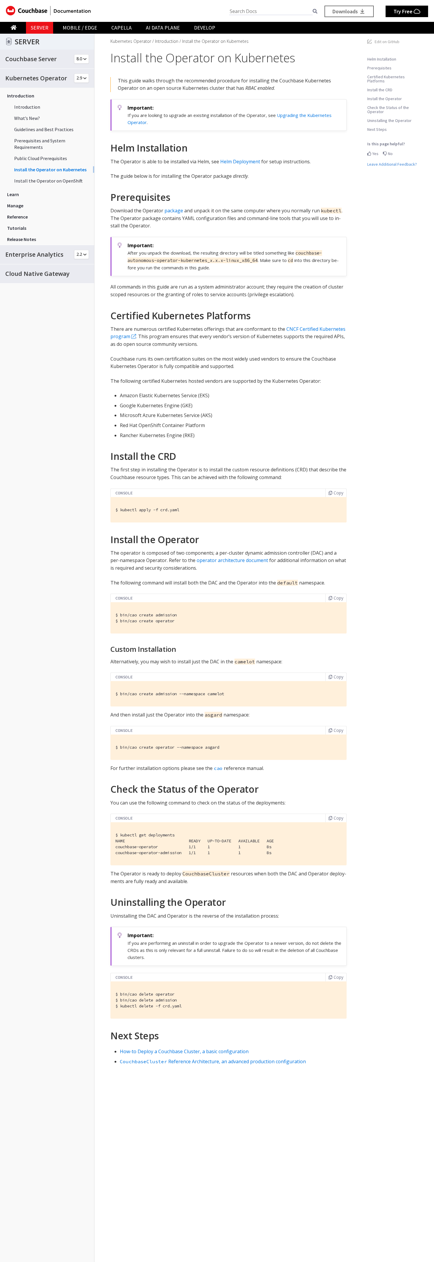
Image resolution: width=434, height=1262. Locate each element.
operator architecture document (232, 560)
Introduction (27, 107)
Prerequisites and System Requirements (39, 144)
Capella (121, 27)
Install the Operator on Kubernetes (50, 169)
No (390, 153)
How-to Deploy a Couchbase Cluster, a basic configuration (184, 1051)
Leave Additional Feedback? (392, 164)
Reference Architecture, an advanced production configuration (213, 1061)
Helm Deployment (240, 161)
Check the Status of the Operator (388, 109)
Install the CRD (379, 89)
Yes (374, 153)
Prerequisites (379, 68)
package (173, 210)
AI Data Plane (163, 27)
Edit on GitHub (387, 42)
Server (39, 27)
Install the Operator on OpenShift (48, 181)
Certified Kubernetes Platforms (386, 79)
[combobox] (271, 11)
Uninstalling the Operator (389, 120)
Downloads (345, 11)
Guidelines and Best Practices (44, 129)
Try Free (404, 11)
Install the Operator (384, 98)
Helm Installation (381, 59)
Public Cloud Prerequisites (40, 158)
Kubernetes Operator (130, 41)
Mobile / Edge (80, 27)
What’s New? (27, 118)
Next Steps (377, 129)
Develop (204, 27)
